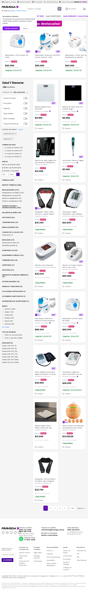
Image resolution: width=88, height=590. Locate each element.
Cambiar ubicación (11, 28)
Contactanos (67, 556)
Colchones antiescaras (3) (13, 291)
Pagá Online (38, 552)
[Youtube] (11, 532)
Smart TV (50, 550)
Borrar (20, 129)
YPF (78, 554)
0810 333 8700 (73, 530)
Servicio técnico (24, 552)
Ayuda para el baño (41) (10, 242)
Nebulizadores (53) (10, 227)
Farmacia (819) (8, 180)
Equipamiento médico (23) (13, 255)
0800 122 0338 (25, 530)
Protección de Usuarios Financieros (24, 563)
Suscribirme (7, 560)
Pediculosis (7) (7, 235)
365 (78, 557)
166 (72, 508)
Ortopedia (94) (8, 217)
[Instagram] (7, 532)
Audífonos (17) (8, 265)
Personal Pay (81, 550)
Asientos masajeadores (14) (12, 201)
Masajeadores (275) (10, 190)
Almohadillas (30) (10, 250)
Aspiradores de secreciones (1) (15, 301)
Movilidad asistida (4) (9, 245)
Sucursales (67, 559)
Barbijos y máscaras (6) (12, 286)
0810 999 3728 (25, 531)
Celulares (50, 554)
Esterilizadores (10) (11, 281)
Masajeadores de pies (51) (11, 195)
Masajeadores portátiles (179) (13, 192)
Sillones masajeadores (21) (11, 198)
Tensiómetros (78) (10, 222)
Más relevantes (19, 92)
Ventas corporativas (49, 535)
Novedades (51, 560)
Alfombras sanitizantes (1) (14, 296)
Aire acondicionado (53, 557)
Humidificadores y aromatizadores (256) (11, 206)
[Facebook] (3, 532)
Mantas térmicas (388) (11, 185)
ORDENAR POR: (7, 92)
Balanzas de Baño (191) (11, 212)
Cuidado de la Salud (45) (12, 232)
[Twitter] (15, 532)
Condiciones (38, 561)
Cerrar (25, 28)
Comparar (40, 128)
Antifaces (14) (8, 270)
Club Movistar (81, 560)
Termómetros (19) (9, 260)
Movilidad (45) (8, 240)
